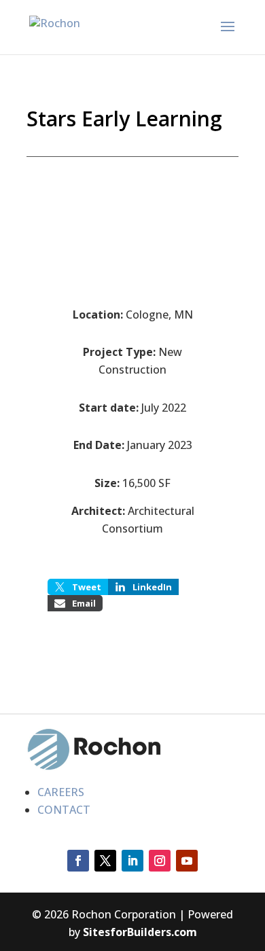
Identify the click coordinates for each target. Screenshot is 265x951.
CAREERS (60, 792)
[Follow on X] (105, 861)
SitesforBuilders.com (140, 932)
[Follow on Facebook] (78, 861)
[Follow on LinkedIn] (132, 861)
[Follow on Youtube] (187, 861)
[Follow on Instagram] (160, 861)
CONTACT (63, 809)
